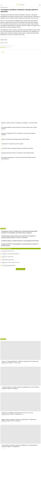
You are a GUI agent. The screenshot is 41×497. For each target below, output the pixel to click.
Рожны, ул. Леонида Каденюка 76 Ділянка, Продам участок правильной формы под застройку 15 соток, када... (20, 362)
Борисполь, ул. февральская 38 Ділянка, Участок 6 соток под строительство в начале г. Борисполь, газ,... (17, 413)
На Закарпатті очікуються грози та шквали (12, 143)
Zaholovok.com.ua (3, 39)
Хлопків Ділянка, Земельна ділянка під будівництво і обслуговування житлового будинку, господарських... (19, 445)
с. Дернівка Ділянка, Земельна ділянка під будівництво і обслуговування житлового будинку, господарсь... (20, 387)
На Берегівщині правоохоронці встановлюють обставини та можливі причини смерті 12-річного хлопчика (18, 236)
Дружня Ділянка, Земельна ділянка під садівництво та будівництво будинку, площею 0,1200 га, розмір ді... (19, 420)
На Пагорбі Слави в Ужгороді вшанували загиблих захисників (17, 148)
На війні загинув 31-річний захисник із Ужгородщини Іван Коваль (20, 241)
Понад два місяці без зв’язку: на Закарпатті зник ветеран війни (17, 153)
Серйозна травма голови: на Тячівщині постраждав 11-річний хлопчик (19, 122)
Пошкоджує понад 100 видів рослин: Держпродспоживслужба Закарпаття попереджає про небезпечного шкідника (19, 232)
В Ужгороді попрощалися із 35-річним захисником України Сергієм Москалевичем (18, 158)
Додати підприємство (20, 269)
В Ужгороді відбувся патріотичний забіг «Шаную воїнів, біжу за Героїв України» (19, 128)
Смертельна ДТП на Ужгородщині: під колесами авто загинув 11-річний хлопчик (20, 244)
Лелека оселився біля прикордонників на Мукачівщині (15, 139)
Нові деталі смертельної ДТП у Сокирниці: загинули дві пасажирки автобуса (18, 134)
